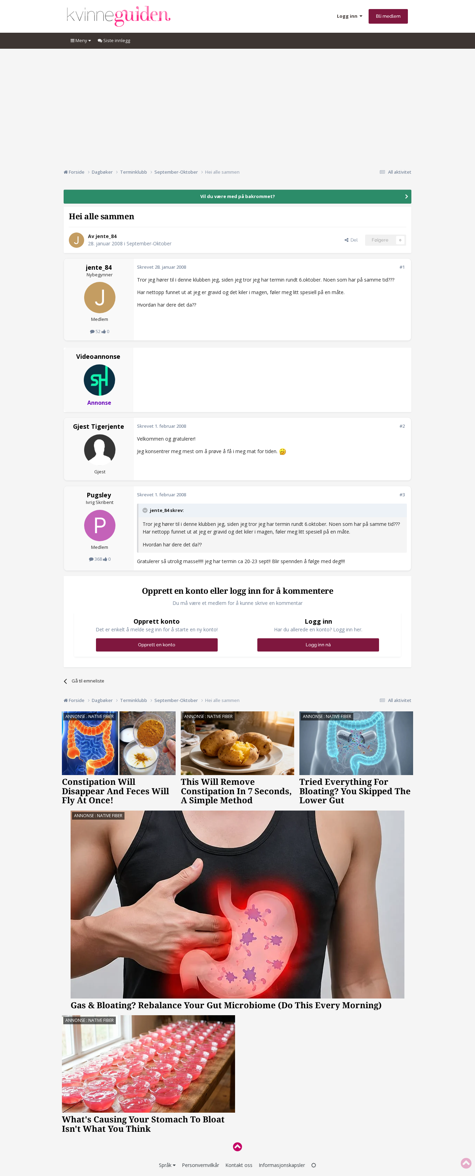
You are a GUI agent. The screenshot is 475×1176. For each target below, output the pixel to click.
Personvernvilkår (200, 1165)
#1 (402, 267)
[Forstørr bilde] (282, 451)
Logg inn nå (318, 644)
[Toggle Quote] (146, 510)
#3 (402, 494)
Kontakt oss (238, 1165)
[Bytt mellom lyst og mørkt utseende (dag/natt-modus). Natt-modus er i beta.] (313, 1165)
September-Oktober (149, 243)
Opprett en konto (156, 644)
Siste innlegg (116, 40)
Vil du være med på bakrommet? (237, 196)
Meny (81, 40)
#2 (402, 426)
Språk (166, 1165)
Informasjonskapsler (282, 1165)
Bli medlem (388, 16)
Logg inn (348, 16)
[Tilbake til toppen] (237, 1146)
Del (352, 240)
